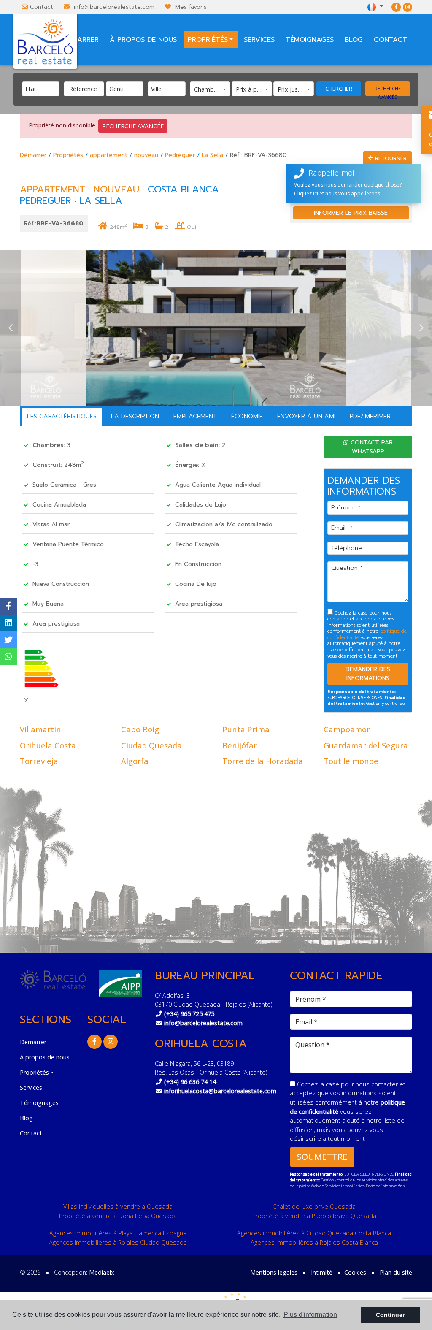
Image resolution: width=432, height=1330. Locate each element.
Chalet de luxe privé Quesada (314, 1207)
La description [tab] (135, 416)
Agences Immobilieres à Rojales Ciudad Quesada (118, 1242)
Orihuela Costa (48, 745)
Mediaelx (101, 1272)
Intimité (321, 1272)
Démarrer (81, 40)
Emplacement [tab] (195, 416)
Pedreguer (180, 155)
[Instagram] (407, 7)
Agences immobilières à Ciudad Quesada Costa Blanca (314, 1233)
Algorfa (134, 761)
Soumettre (322, 1156)
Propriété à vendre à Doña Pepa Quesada (118, 1216)
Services (259, 40)
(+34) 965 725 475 (189, 1014)
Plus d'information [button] (310, 1314)
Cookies (355, 1272)
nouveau (146, 155)
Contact (41, 7)
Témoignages (310, 40)
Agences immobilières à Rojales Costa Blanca (314, 1242)
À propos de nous (143, 40)
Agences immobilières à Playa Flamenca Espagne (118, 1233)
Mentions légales (273, 1272)
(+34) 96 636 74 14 (190, 1082)
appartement (108, 155)
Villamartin (40, 729)
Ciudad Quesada (151, 745)
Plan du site (396, 1272)
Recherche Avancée (388, 91)
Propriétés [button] (208, 40)
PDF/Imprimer (370, 416)
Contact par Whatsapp (370, 447)
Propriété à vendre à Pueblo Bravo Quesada (314, 1216)
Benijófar (239, 745)
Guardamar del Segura (366, 745)
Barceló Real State (45, 41)
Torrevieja (39, 761)
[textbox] (42, 89)
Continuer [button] (390, 1314)
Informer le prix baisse (351, 213)
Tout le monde (351, 761)
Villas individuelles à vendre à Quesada (118, 1207)
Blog (354, 40)
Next (421, 328)
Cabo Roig (140, 729)
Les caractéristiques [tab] (62, 416)
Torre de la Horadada (262, 761)
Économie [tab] (247, 416)
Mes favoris (191, 7)
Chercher (338, 88)
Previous (10, 328)
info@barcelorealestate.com (114, 7)
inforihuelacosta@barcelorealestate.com (220, 1091)
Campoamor (347, 729)
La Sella (212, 155)
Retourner (390, 158)
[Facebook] (396, 7)
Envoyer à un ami (306, 416)
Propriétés (68, 155)
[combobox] (40, 88)
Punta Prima (246, 729)
